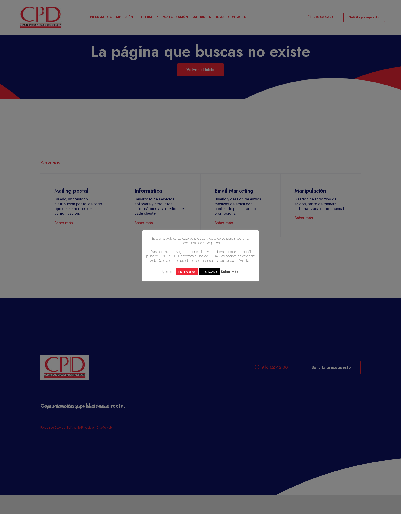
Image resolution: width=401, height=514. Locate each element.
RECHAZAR (209, 272)
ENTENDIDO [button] (186, 272)
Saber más (229, 272)
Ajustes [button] (167, 272)
